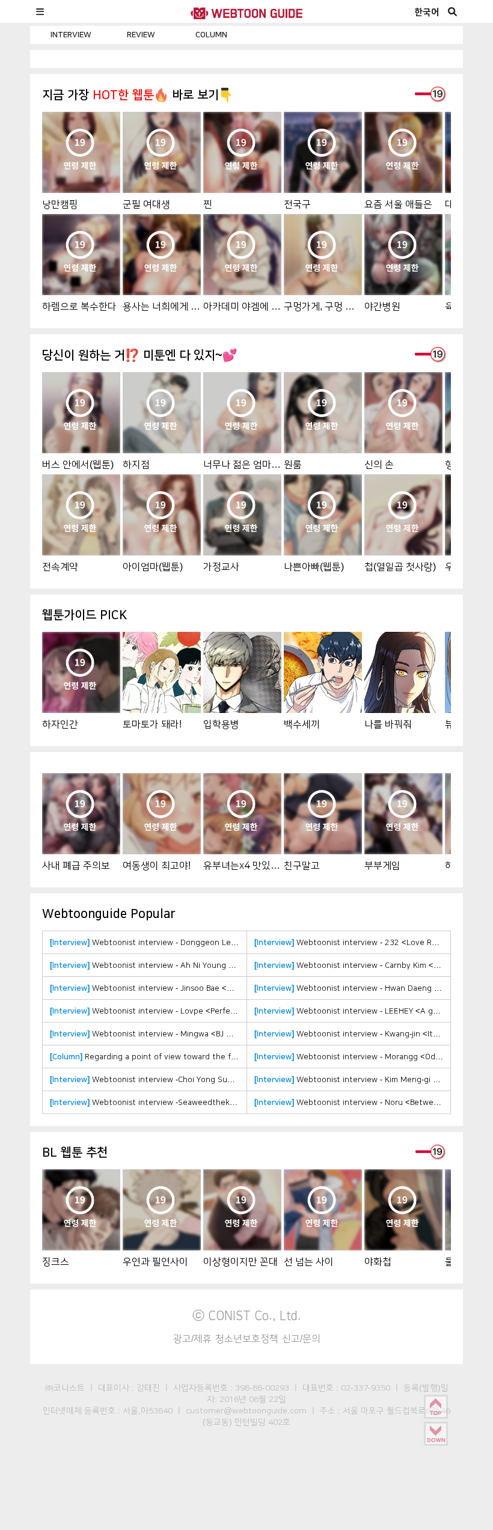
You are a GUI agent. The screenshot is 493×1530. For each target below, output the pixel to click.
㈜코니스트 (65, 1387)
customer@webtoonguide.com (246, 1410)
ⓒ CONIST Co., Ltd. (246, 1315)
